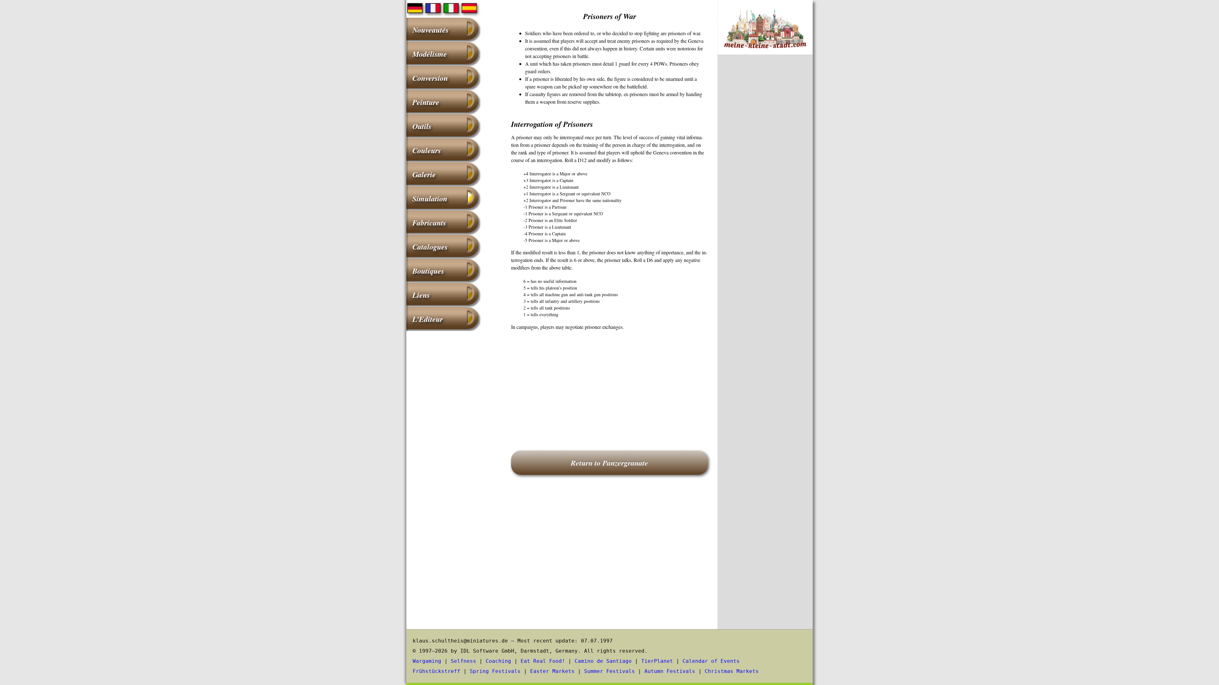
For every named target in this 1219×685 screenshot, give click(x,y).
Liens (421, 295)
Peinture (425, 102)
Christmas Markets (732, 671)
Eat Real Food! (543, 661)
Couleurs (426, 150)
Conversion (430, 78)
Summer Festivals (609, 671)
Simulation (429, 198)
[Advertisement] (609, 381)
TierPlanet (657, 661)
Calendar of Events (711, 661)
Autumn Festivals (669, 671)
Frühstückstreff (436, 671)
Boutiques (428, 270)
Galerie (424, 174)
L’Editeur (427, 319)
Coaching (498, 661)
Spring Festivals (495, 671)
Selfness (463, 661)
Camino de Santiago (603, 661)
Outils (421, 126)
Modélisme (429, 54)
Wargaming (427, 661)
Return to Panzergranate (609, 462)
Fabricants (429, 222)
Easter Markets (552, 671)
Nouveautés (430, 29)
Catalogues (430, 246)
